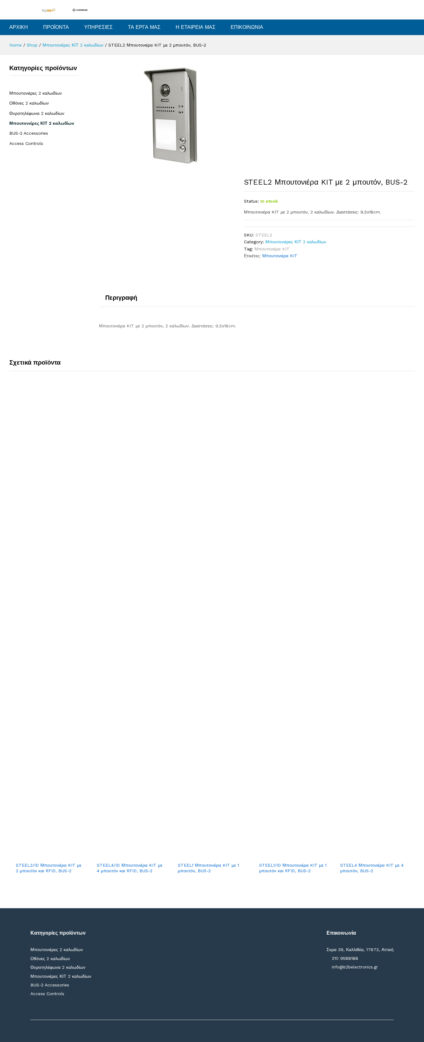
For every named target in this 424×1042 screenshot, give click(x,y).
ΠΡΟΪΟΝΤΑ (56, 27)
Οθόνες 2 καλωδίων (29, 103)
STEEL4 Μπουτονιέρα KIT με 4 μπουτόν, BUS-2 (372, 868)
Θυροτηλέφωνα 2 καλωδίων (36, 113)
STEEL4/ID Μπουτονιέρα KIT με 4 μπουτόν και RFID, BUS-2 (129, 868)
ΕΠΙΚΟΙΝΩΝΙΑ (247, 27)
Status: (251, 201)
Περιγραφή (121, 297)
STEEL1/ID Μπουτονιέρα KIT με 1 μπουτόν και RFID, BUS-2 (293, 868)
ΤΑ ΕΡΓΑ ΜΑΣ (144, 27)
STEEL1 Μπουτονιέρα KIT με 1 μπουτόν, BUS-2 (208, 868)
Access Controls (26, 143)
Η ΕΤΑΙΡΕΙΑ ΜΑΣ (195, 27)
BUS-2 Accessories (28, 133)
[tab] (121, 300)
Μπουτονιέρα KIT (272, 248)
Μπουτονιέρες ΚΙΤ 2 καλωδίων (295, 241)
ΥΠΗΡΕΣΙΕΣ (98, 27)
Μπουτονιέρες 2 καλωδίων (35, 93)
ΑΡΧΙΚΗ (18, 27)
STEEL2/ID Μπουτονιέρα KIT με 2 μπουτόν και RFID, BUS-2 (48, 868)
